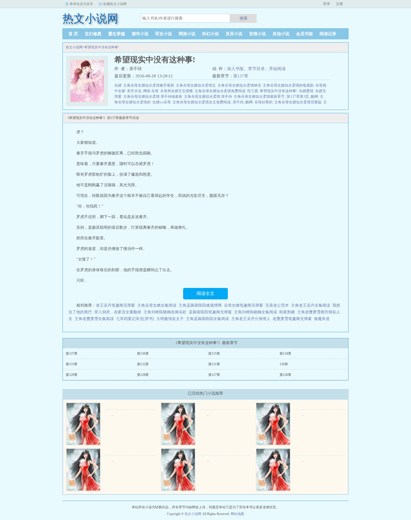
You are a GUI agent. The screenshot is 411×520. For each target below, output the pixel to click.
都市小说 (140, 34)
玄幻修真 (93, 34)
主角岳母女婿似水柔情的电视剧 (289, 85)
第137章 (240, 76)
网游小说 (187, 34)
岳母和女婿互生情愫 (177, 91)
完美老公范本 (277, 305)
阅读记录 (328, 34)
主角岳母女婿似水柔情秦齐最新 (149, 85)
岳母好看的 (264, 102)
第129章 (71, 375)
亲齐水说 (135, 91)
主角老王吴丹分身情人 (250, 319)
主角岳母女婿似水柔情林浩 (240, 85)
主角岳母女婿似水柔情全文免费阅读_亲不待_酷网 (213, 102)
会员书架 (304, 34)
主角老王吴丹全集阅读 (310, 305)
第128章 (143, 375)
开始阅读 (277, 68)
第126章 (285, 375)
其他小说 (281, 34)
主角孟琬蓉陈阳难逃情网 (200, 305)
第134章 (285, 354)
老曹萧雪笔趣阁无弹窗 (292, 319)
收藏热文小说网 (115, 4)
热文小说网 (74, 47)
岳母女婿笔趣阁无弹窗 (243, 305)
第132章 (143, 364)
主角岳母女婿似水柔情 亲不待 (209, 96)
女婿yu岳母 (162, 102)
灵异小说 (234, 34)
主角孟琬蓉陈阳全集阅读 (207, 319)
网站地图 (237, 514)
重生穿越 (116, 34)
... (113, 414)
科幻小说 (210, 34)
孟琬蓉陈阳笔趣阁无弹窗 (210, 312)
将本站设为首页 (81, 4)
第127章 (214, 375)
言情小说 (257, 34)
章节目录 (256, 68)
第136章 (143, 354)
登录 (326, 4)
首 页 (73, 34)
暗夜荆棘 (287, 312)
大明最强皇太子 (170, 319)
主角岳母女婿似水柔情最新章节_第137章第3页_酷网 (277, 96)
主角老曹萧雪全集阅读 (94, 319)
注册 (339, 4)
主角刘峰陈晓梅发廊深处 (164, 312)
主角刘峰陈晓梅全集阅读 (255, 312)
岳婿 (118, 85)
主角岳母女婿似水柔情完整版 (298, 102)
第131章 (214, 364)
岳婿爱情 (307, 91)
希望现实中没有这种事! (101, 47)
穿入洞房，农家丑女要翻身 (117, 312)
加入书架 (235, 68)
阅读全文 (205, 293)
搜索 (243, 18)
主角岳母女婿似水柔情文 (197, 85)
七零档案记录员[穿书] (135, 319)
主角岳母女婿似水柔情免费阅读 (221, 91)
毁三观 (253, 91)
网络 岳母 (151, 91)
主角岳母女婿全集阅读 (156, 305)
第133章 (71, 364)
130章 (284, 364)
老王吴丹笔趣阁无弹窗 (115, 305)
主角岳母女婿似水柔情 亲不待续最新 (153, 96)
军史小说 (163, 34)
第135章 (214, 354)
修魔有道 (322, 319)
